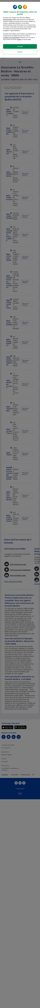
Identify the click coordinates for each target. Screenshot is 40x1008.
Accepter (20, 46)
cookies (19, 39)
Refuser (20, 52)
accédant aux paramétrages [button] (11, 37)
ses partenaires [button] (7, 19)
